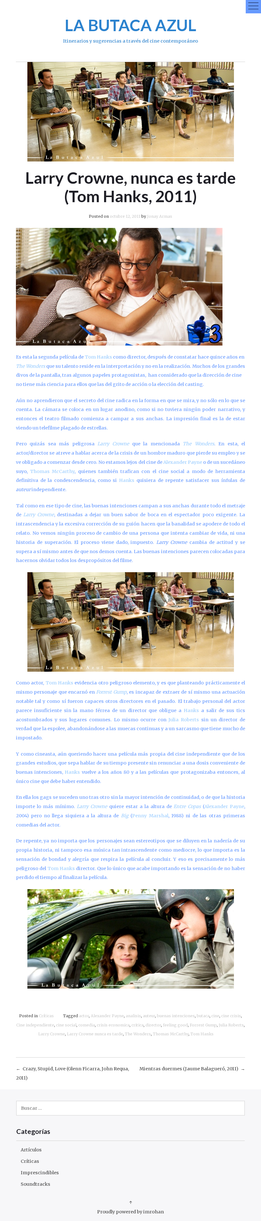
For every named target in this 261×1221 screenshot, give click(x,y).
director (153, 1025)
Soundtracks (35, 1184)
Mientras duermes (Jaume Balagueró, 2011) (188, 1069)
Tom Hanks (202, 1034)
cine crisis (231, 1015)
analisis (133, 1015)
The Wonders (138, 1034)
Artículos (31, 1150)
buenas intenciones (176, 1015)
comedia (86, 1025)
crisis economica (113, 1025)
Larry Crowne (51, 1034)
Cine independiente (35, 1025)
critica (137, 1025)
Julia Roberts (231, 1025)
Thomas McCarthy (170, 1034)
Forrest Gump (203, 1025)
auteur (149, 1015)
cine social (66, 1025)
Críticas (46, 1015)
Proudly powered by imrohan (130, 1212)
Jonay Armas (159, 216)
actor (84, 1015)
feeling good (175, 1025)
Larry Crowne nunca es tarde (95, 1034)
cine (215, 1015)
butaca (203, 1015)
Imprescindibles (40, 1173)
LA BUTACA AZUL (130, 25)
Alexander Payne (107, 1015)
